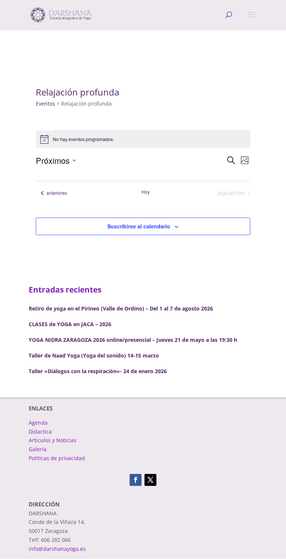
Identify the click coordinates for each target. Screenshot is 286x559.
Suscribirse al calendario (138, 226)
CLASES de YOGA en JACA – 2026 (70, 324)
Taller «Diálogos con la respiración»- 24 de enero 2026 (98, 371)
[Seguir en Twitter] (150, 480)
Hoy (146, 192)
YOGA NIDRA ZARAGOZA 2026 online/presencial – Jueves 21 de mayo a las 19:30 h (133, 339)
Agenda (38, 422)
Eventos (45, 103)
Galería (38, 449)
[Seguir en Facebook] (136, 480)
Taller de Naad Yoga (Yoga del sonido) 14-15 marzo (94, 355)
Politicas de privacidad (57, 458)
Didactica (40, 431)
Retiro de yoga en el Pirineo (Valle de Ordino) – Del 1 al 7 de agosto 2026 (121, 308)
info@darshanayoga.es (57, 548)
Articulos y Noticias (52, 440)
